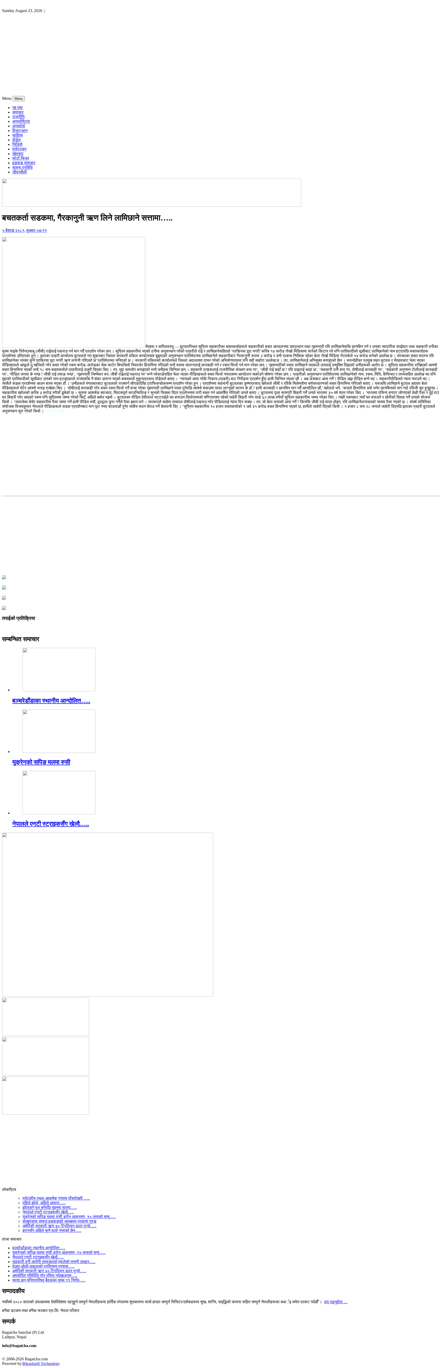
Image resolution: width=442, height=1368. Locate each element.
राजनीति (18, 117)
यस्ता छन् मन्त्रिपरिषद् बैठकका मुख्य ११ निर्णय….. (48, 1280)
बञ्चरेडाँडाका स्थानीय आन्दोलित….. (51, 700)
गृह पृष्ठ (17, 107)
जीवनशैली (19, 172)
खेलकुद (17, 153)
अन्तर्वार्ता (18, 126)
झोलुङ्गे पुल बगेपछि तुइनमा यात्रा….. (50, 1207)
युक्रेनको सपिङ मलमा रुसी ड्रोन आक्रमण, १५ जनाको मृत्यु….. (69, 1216)
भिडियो (17, 144)
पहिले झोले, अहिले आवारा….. (44, 1203)
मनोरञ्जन (19, 149)
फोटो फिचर (20, 158)
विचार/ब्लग (20, 130)
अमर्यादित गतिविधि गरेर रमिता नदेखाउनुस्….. (45, 1275)
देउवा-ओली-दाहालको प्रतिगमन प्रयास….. (43, 1266)
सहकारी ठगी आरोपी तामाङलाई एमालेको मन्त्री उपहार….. (53, 1262)
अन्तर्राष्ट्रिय (21, 121)
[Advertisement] (221, 57)
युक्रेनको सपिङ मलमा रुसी (41, 762)
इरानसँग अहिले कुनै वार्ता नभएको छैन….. (52, 1230)
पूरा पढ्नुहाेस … (336, 1302)
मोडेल (16, 140)
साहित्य (17, 135)
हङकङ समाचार (23, 163)
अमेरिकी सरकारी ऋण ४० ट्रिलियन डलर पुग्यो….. (59, 1226)
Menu (19, 99)
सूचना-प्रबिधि (22, 167)
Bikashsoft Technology (41, 1363)
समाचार (18, 112)
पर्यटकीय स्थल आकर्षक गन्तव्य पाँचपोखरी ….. (56, 1198)
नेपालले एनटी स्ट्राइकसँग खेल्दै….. (50, 823)
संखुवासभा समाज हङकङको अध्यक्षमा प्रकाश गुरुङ (59, 1221)
